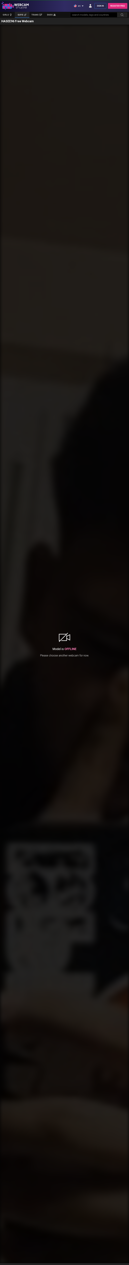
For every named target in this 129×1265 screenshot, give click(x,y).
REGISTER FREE (117, 6)
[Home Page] (15, 6)
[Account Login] (90, 6)
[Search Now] (122, 14)
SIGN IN (100, 6)
